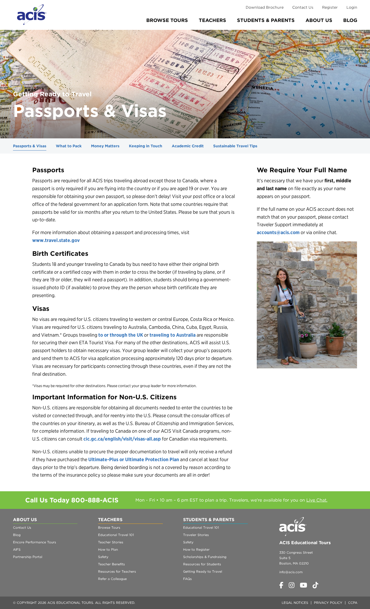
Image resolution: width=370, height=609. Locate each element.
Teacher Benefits (111, 564)
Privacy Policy (328, 603)
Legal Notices (295, 603)
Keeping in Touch (145, 146)
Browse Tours (167, 20)
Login (351, 7)
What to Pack (69, 146)
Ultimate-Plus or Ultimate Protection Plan (133, 459)
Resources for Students (202, 564)
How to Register (196, 549)
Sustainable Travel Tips (235, 146)
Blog (350, 20)
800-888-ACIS (94, 500)
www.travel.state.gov (56, 240)
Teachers (212, 20)
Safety (103, 557)
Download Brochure (265, 7)
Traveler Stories (196, 535)
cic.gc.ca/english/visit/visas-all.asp (122, 439)
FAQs (187, 579)
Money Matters (105, 146)
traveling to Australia (173, 335)
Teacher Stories (110, 542)
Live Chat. (316, 500)
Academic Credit (188, 146)
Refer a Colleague (112, 579)
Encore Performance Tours (34, 542)
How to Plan (108, 549)
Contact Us (302, 7)
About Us (319, 20)
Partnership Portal (27, 557)
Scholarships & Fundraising (204, 557)
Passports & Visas (29, 146)
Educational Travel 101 (116, 535)
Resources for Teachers (117, 571)
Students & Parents (266, 20)
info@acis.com (291, 572)
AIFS (17, 549)
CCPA (352, 603)
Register (330, 7)
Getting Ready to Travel (202, 571)
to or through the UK (120, 335)
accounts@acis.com (278, 232)
